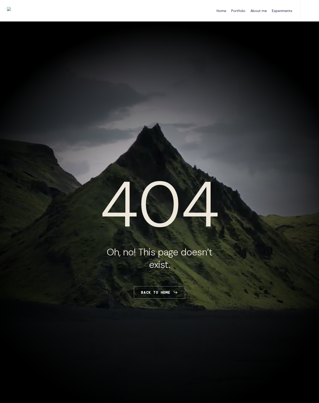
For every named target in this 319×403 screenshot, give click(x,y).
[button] (159, 292)
